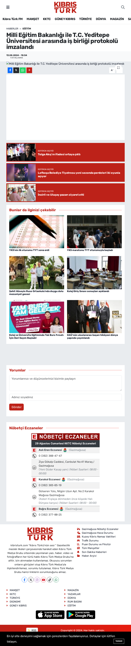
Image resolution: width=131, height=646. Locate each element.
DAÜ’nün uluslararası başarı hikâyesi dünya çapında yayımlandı (92, 336)
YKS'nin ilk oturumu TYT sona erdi (29, 250)
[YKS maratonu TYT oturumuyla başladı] (94, 231)
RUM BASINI (75, 601)
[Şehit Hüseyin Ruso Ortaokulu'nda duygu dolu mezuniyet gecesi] (36, 272)
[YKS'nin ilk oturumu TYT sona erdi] (36, 231)
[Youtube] (43, 579)
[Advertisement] (68, 354)
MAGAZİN (117, 19)
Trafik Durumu (90, 540)
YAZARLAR (74, 594)
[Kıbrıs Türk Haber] (65, 7)
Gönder (16, 407)
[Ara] (123, 7)
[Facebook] (24, 579)
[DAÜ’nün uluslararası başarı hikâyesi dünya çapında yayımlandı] (94, 316)
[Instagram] (37, 579)
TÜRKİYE (85, 19)
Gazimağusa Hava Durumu (97, 532)
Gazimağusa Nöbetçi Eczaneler (100, 529)
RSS (33, 630)
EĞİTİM (27, 28)
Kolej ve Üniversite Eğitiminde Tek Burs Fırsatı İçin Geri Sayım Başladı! (36, 336)
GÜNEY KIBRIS (65, 19)
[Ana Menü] (8, 7)
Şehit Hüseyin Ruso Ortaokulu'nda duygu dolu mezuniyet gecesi (36, 293)
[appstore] (50, 614)
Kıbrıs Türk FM (13, 19)
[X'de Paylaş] (16, 70)
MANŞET (33, 19)
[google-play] (81, 614)
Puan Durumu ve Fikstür (96, 544)
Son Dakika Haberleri (94, 552)
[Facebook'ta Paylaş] (10, 70)
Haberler (12, 28)
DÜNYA (101, 19)
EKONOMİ (15, 601)
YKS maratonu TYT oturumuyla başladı (90, 250)
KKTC (47, 19)
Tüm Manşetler (90, 548)
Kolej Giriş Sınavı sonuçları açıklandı (88, 291)
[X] (31, 579)
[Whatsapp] (56, 579)
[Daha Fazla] (29, 70)
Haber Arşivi (89, 555)
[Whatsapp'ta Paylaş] (23, 70)
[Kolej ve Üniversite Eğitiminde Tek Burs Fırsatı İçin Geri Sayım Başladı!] (36, 316)
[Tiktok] (50, 579)
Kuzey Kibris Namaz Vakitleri (99, 536)
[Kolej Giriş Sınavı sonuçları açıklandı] (94, 272)
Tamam (118, 641)
